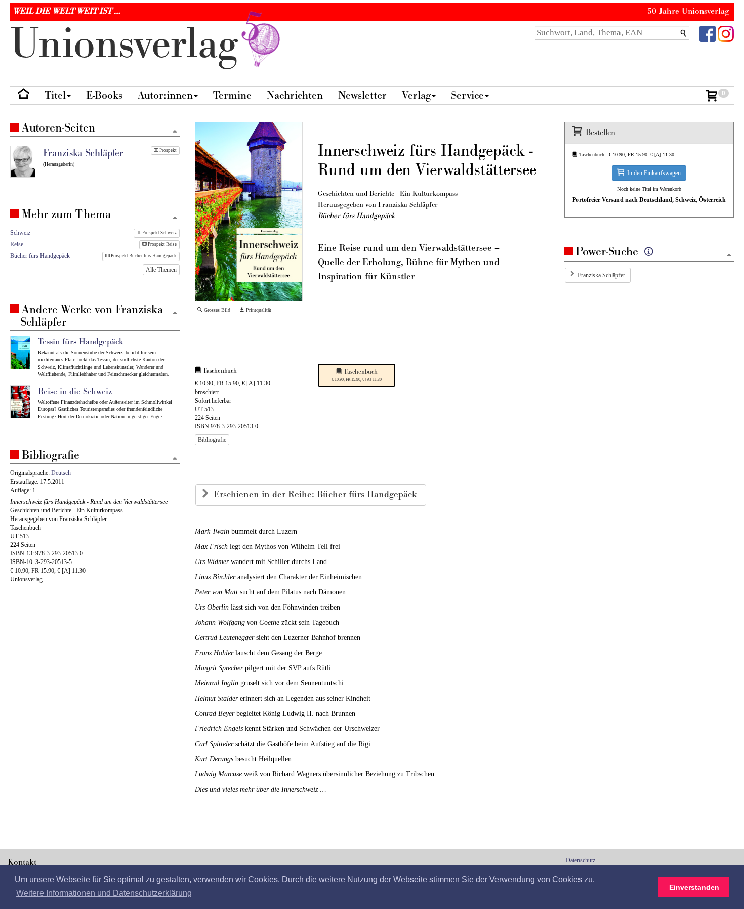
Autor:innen (165, 95)
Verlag (416, 95)
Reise (16, 244)
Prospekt (167, 150)
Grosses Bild (216, 310)
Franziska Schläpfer (601, 275)
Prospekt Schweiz (159, 232)
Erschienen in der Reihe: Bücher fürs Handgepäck (317, 494)
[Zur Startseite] (23, 96)
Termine (232, 95)
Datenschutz (580, 860)
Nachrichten (295, 95)
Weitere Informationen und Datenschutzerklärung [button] (104, 893)
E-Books (104, 95)
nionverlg (130, 44)
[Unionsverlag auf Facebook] (707, 33)
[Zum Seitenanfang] (729, 255)
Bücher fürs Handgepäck (40, 255)
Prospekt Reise (162, 244)
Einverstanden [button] (694, 887)
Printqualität (257, 310)
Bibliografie (212, 439)
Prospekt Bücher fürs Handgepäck (143, 255)
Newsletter (362, 95)
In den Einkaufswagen (652, 173)
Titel (55, 95)
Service (467, 95)
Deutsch (61, 473)
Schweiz (20, 232)
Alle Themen (161, 269)
